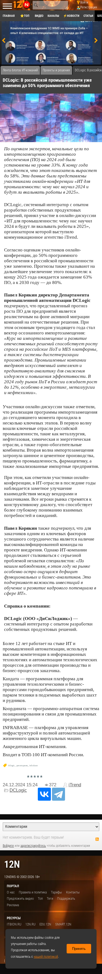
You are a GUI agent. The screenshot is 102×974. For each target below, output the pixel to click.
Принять (79, 949)
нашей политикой (46, 956)
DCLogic (18, 790)
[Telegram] (58, 794)
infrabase (33, 765)
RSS (97, 839)
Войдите (8, 846)
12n (12, 864)
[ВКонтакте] (44, 794)
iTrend (75, 784)
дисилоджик (22, 765)
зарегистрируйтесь (33, 846)
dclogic (11, 765)
